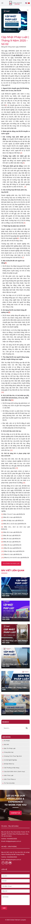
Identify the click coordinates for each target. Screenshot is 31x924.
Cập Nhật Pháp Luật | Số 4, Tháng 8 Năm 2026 (15, 618)
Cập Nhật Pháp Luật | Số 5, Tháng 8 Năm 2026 (15, 595)
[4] (25, 186)
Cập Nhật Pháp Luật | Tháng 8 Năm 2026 (15, 712)
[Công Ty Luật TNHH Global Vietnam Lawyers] (15, 3)
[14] (24, 482)
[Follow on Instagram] (6, 862)
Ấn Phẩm (7, 740)
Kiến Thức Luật (8, 775)
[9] (9, 312)
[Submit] (26, 728)
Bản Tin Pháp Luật (9, 748)
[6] (18, 238)
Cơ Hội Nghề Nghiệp (10, 760)
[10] (2, 392)
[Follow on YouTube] (10, 862)
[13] (16, 468)
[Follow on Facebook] (3, 862)
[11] (2, 548)
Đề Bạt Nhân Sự (9, 764)
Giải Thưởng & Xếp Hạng (11, 767)
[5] (24, 223)
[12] (11, 450)
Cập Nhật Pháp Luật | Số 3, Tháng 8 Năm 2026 (15, 641)
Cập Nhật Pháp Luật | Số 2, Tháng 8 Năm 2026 (15, 665)
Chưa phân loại (8, 752)
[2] (21, 153)
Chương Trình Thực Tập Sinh (13, 756)
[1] (6, 105)
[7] (23, 257)
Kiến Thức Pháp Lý (10, 779)
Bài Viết (6, 744)
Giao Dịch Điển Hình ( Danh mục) (14, 771)
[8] (2, 538)
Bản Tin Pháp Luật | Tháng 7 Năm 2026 (14, 688)
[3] (23, 163)
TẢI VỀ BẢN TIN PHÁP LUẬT (11, 563)
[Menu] (2, 3)
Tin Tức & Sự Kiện (9, 783)
